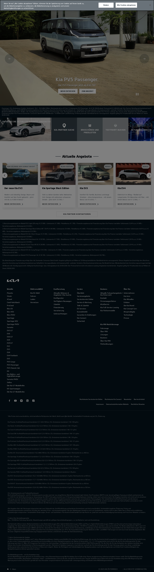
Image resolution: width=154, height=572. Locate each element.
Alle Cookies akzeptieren (126, 5)
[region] (77, 5)
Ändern (106, 5)
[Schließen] (150, 5)
